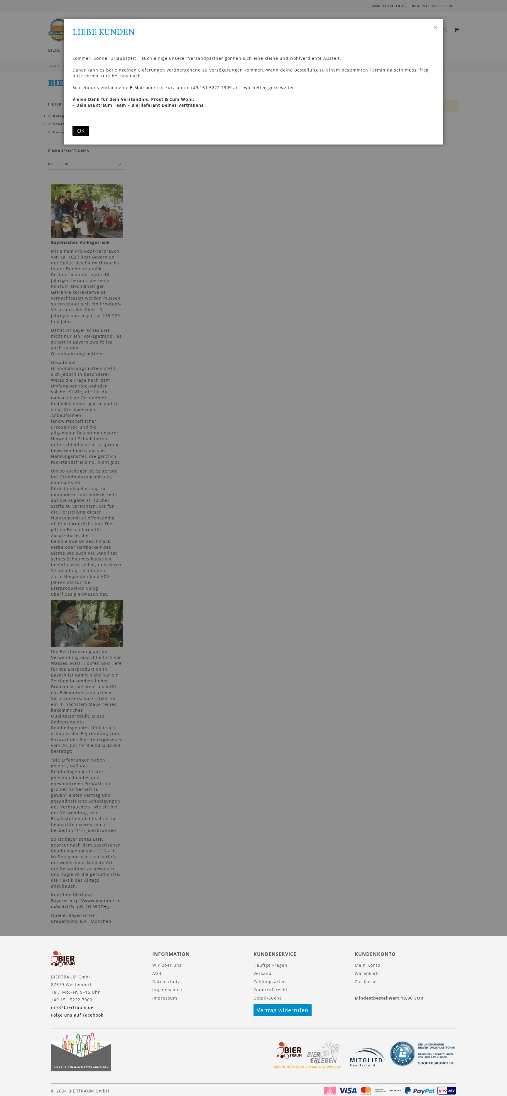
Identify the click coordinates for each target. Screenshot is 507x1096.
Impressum (164, 998)
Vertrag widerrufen (282, 1010)
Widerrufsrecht (271, 990)
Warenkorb (367, 973)
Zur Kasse (366, 981)
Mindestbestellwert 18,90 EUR (389, 998)
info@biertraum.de (72, 1007)
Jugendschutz (167, 990)
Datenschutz (166, 981)
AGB (156, 973)
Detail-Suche (268, 998)
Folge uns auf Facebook (77, 1015)
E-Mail (137, 87)
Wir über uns (167, 965)
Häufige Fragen (271, 965)
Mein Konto (367, 965)
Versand (263, 973)
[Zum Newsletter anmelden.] (81, 1070)
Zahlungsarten (270, 981)
